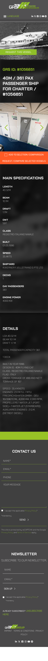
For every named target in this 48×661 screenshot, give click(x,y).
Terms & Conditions (23, 630)
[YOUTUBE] (43, 16)
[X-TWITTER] (35, 16)
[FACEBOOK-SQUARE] (38, 16)
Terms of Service (24, 532)
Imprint (8, 630)
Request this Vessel (18, 52)
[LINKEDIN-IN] (32, 16)
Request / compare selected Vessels (24, 161)
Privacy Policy (31, 510)
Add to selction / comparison (26, 154)
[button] (5, 16)
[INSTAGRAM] (40, 16)
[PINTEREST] (46, 16)
